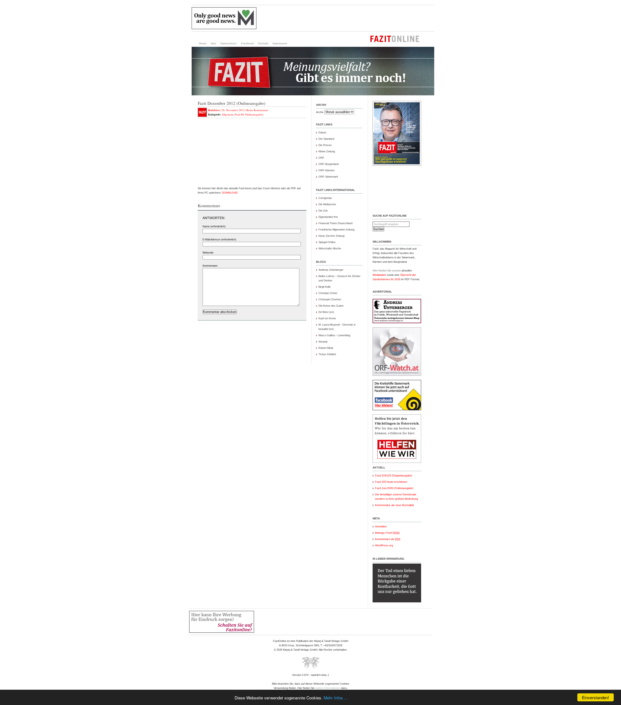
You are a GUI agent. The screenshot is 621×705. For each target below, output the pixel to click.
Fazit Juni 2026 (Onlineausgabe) (394, 488)
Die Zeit (323, 210)
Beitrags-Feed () (387, 532)
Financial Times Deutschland (335, 223)
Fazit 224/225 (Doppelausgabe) (393, 475)
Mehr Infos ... (336, 698)
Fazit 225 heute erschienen (391, 481)
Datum (322, 132)
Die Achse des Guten (331, 305)
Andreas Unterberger (331, 269)
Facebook (247, 43)
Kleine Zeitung (327, 151)
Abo (213, 43)
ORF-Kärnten (327, 170)
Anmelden (381, 526)
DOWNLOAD (230, 192)
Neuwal (323, 341)
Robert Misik (326, 347)
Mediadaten (379, 274)
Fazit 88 (239, 114)
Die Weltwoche (327, 204)
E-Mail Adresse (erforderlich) (219, 239)
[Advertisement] (346, 18)
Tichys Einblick (327, 354)
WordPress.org (384, 545)
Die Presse (325, 145)
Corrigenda (325, 198)
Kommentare (210, 265)
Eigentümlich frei (328, 216)
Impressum (280, 43)
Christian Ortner (328, 293)
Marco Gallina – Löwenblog (334, 335)
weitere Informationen (327, 688)
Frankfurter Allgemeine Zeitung (336, 229)
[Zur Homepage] (313, 94)
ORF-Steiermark (328, 176)
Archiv (320, 112)
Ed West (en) (326, 312)
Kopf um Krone (327, 318)
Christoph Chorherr (330, 299)
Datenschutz (229, 43)
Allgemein (227, 114)
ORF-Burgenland (329, 164)
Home (202, 43)
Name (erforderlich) (214, 226)
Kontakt (263, 43)
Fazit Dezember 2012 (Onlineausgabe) (231, 103)
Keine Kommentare (257, 110)
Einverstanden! (595, 697)
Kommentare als (387, 539)
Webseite (208, 252)
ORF (321, 157)
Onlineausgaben (254, 114)
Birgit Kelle (325, 286)
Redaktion (214, 110)
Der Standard (326, 138)
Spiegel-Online (327, 242)
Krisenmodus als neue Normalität (394, 505)
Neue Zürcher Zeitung (331, 235)
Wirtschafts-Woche (330, 248)
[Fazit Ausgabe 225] (397, 164)
